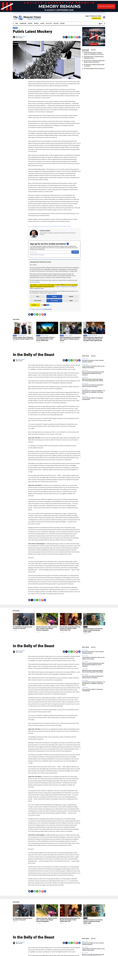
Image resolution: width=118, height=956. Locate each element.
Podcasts (56, 23)
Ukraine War (23, 23)
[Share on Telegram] (69, 37)
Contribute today (96, 18)
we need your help (35, 282)
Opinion (42, 23)
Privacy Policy (41, 254)
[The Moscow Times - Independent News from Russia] (27, 17)
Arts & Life (49, 23)
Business (36, 23)
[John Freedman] (14, 360)
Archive (62, 23)
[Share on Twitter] (66, 37)
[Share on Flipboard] (77, 37)
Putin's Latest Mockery (32, 31)
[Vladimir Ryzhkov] (14, 37)
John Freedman (21, 359)
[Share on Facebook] (64, 37)
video (67, 589)
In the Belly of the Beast (33, 354)
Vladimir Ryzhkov (21, 36)
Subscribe (75, 252)
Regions (30, 23)
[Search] (104, 23)
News (16, 23)
